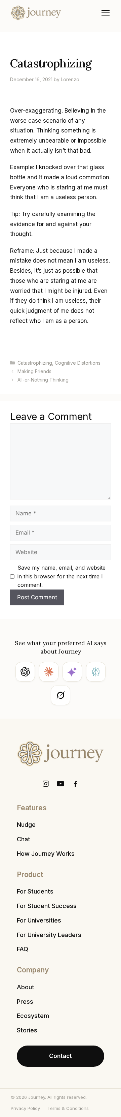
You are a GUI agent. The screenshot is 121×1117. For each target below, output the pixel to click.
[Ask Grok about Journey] (60, 695)
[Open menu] (105, 12)
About (25, 987)
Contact (60, 1056)
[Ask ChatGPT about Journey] (25, 672)
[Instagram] (45, 783)
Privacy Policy (25, 1108)
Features (31, 808)
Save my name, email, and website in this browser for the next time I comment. (61, 576)
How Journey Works (46, 853)
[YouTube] (60, 783)
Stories (27, 1030)
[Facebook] (75, 783)
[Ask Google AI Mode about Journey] (72, 672)
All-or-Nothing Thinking (43, 380)
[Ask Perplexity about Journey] (96, 672)
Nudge (26, 824)
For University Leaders (49, 934)
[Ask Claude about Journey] (48, 672)
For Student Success (47, 905)
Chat (23, 839)
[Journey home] (36, 12)
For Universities (39, 920)
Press (25, 1001)
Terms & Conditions (68, 1108)
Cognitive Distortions (77, 363)
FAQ (22, 949)
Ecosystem (33, 1015)
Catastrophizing (34, 363)
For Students (35, 891)
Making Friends (34, 371)
